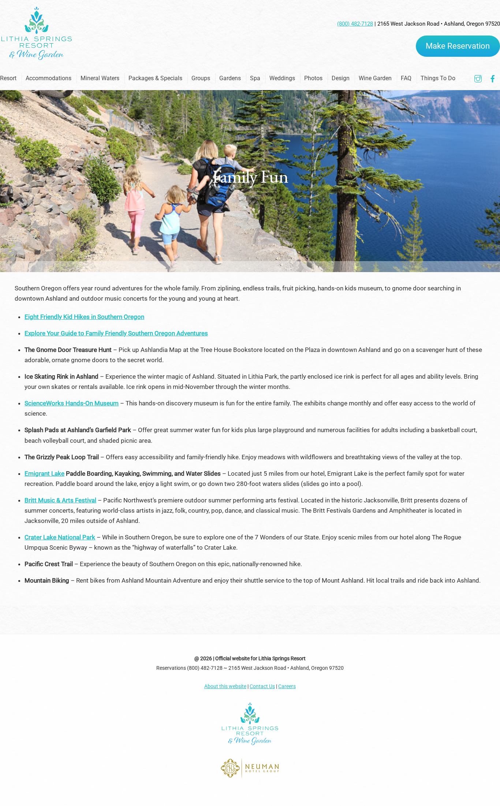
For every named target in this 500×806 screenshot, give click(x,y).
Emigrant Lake (44, 473)
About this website (225, 686)
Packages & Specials (155, 78)
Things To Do (438, 78)
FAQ (406, 78)
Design (341, 78)
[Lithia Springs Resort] (36, 58)
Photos (313, 78)
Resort (8, 78)
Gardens (230, 78)
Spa (255, 78)
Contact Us (262, 686)
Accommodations (48, 78)
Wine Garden (375, 78)
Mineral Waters (100, 78)
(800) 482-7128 (355, 24)
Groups (200, 78)
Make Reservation (458, 46)
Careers (287, 686)
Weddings (282, 78)
